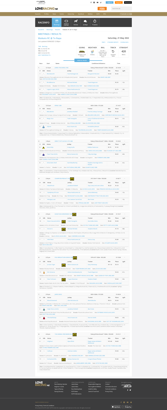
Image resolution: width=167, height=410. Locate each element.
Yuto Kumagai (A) (72, 74)
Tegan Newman (73, 279)
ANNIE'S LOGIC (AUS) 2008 (69, 94)
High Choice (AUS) (53, 309)
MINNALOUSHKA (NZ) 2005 (97, 355)
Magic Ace (50, 118)
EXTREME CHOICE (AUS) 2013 (106, 312)
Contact (107, 384)
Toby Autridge (92, 154)
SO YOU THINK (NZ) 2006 (90, 225)
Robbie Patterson (93, 147)
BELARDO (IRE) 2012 (94, 115)
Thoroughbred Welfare (94, 386)
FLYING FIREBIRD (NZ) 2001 (51, 347)
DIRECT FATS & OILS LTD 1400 (64, 141)
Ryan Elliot (71, 341)
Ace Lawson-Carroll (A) (75, 199)
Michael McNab (72, 82)
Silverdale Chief (52, 163)
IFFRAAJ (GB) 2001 (75, 123)
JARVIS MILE (58, 294)
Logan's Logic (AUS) (53, 89)
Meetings (57, 25)
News (54, 14)
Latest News (74, 384)
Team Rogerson (93, 82)
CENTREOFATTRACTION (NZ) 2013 (98, 196)
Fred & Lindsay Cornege (95, 111)
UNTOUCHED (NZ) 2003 (50, 79)
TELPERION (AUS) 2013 (85, 130)
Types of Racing (59, 389)
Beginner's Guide (59, 386)
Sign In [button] (109, 2)
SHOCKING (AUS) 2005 (94, 321)
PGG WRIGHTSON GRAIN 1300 (64, 257)
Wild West (50, 239)
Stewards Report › (113, 42)
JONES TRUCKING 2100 (61, 68)
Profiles (46, 14)
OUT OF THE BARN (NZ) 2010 (115, 321)
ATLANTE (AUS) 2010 (111, 243)
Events (62, 14)
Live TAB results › (44, 55)
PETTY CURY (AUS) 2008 (111, 225)
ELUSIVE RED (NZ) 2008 (92, 123)
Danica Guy (91, 239)
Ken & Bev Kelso (93, 221)
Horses (76, 25)
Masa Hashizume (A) (73, 89)
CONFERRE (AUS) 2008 (77, 236)
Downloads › (125, 42)
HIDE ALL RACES (82, 60)
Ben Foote (91, 199)
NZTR (98, 14)
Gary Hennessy (92, 264)
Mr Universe (51, 272)
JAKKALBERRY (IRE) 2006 (83, 363)
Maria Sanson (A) (72, 154)
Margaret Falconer (93, 74)
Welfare (90, 14)
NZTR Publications (76, 394)
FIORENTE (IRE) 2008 (103, 157)
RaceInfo (37, 14)
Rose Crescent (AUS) (53, 221)
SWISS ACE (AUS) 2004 (95, 151)
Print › (104, 42)
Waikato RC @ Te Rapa (49, 38)
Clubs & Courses (66, 24)
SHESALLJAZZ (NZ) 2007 (114, 283)
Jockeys (85, 25)
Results (57, 29)
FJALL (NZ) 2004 (62, 305)
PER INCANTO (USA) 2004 (75, 196)
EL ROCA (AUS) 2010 (89, 189)
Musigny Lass (51, 199)
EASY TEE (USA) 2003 (49, 314)
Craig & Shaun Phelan (94, 359)
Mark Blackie (92, 300)
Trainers (95, 25)
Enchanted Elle (51, 359)
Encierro (50, 229)
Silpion (49, 126)
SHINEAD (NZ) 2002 (93, 86)
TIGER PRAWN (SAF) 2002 (82, 269)
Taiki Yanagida (72, 118)
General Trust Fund (93, 391)
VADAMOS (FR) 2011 (77, 355)
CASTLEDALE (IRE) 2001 (73, 167)
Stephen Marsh (92, 229)
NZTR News (74, 391)
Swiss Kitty (50, 147)
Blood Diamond (52, 300)
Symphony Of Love (53, 192)
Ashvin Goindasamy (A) (75, 272)
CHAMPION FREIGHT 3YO (62, 178)
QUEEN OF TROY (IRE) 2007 (106, 275)
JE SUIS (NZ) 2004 (101, 269)
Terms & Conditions (110, 389)
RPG (104, 14)
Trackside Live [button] (125, 14)
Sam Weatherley (72, 163)
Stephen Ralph (92, 279)
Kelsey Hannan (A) (73, 359)
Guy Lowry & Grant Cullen (96, 185)
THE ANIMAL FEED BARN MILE (63, 334)
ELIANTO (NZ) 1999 (91, 167)
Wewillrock (50, 185)
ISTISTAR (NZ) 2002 (101, 363)
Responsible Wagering (94, 384)
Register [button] (118, 2)
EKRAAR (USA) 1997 (76, 86)
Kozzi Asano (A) (72, 126)
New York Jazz (51, 279)
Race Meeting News (76, 389)
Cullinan (49, 351)
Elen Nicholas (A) (73, 300)
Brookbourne (51, 82)
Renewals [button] (128, 2)
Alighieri (50, 341)
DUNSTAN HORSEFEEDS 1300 (63, 214)
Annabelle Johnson (93, 126)
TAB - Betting (42, 46)
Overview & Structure (111, 386)
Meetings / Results (49, 34)
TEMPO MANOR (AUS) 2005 (105, 130)
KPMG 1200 (58, 105)
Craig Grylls (71, 147)
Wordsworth (51, 74)
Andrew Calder (72, 351)
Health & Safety (92, 389)
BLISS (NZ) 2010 (47, 245)
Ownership (71, 14)
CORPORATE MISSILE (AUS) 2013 (114, 115)
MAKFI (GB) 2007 (105, 77)
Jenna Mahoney (92, 192)
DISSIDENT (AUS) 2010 (49, 94)
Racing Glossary (59, 391)
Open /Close (124, 67)
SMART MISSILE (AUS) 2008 (85, 275)
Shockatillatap (51, 317)
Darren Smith (92, 317)
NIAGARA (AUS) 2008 (95, 283)
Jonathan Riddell (72, 111)
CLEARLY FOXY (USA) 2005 (50, 159)
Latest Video (74, 386)
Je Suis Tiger (51, 264)
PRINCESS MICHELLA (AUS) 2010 (109, 189)
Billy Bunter (50, 111)
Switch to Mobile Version (42, 402)
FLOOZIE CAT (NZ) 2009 (114, 151)
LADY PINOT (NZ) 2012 (101, 203)
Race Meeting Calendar (61, 384)
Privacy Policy (109, 391)
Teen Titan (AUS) (52, 154)
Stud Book (81, 14)
